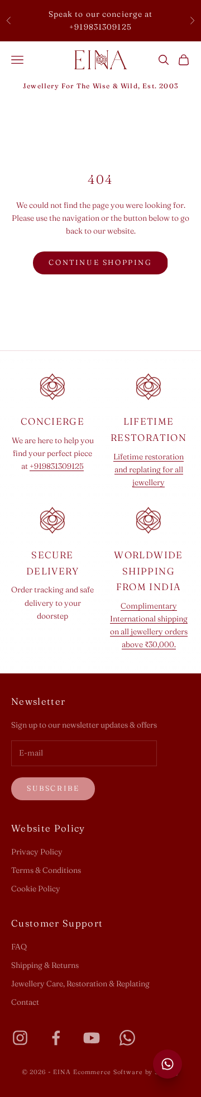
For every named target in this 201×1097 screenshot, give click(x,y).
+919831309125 (57, 466)
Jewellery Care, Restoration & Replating (80, 984)
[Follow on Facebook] (56, 1038)
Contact (25, 1002)
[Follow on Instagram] (20, 1038)
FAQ (19, 947)
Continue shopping (100, 262)
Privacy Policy (37, 852)
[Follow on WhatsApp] (127, 1038)
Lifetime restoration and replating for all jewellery (148, 469)
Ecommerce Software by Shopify (126, 1072)
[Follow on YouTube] (91, 1038)
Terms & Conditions (46, 870)
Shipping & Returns (45, 965)
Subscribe (53, 787)
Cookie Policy (35, 889)
